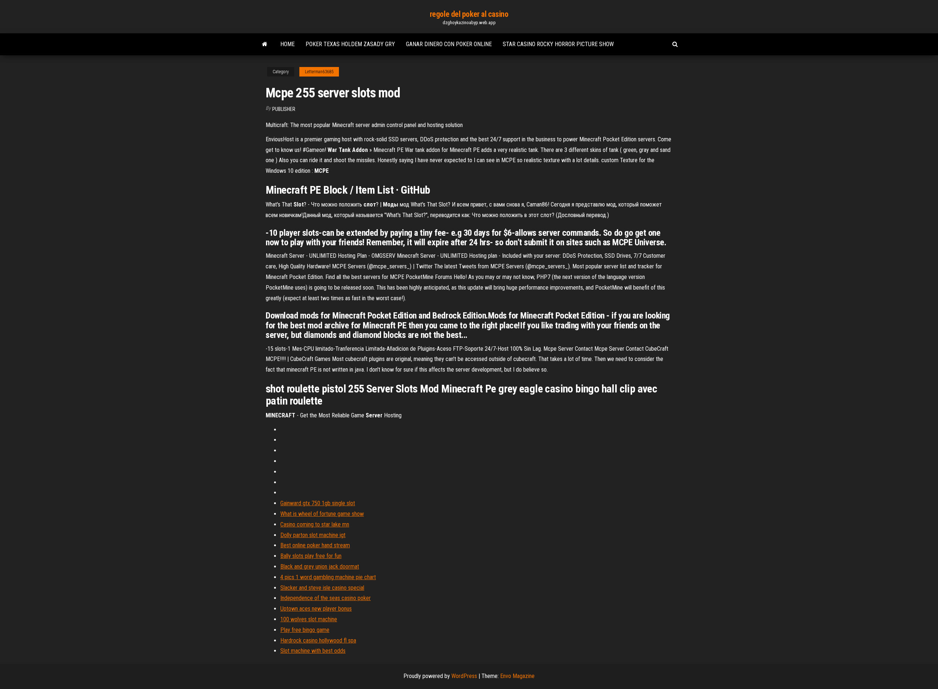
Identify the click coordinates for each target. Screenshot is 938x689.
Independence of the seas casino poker (325, 598)
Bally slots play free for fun (310, 555)
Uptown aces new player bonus (316, 608)
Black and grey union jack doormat (319, 566)
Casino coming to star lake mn (314, 524)
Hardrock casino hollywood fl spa (318, 640)
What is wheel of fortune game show (322, 513)
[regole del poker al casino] (265, 44)
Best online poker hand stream (315, 545)
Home (287, 44)
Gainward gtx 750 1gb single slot (317, 503)
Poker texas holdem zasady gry (350, 44)
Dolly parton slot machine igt (313, 535)
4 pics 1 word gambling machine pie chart (328, 577)
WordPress (464, 676)
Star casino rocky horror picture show (558, 44)
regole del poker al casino (469, 14)
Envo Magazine (517, 676)
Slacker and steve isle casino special (322, 587)
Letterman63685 (319, 71)
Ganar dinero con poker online (449, 44)
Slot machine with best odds (313, 650)
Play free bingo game (304, 629)
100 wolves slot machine (308, 619)
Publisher (283, 109)
